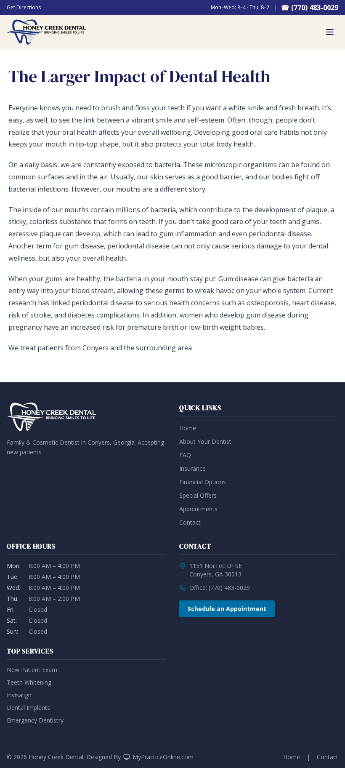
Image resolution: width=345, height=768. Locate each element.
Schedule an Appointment (227, 609)
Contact (190, 522)
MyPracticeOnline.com (163, 757)
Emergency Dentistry (35, 720)
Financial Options (202, 482)
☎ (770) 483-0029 (309, 7)
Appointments (198, 509)
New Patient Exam (32, 670)
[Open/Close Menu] (329, 32)
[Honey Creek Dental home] (46, 32)
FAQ (185, 455)
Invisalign (19, 695)
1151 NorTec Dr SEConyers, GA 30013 (215, 570)
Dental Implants (28, 708)
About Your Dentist (205, 441)
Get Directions (24, 7)
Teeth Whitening (29, 682)
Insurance (192, 468)
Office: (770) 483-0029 (219, 588)
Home (187, 428)
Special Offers (198, 495)
